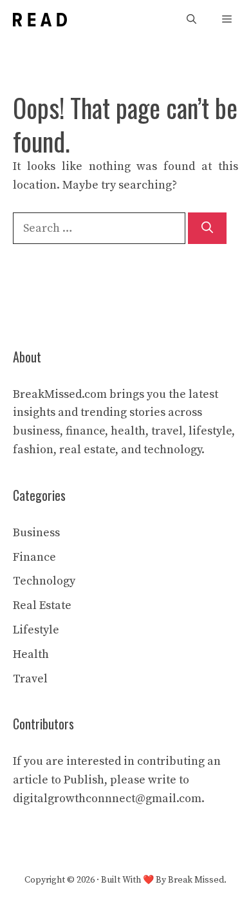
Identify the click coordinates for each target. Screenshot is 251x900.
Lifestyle (36, 630)
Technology (44, 581)
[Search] (207, 228)
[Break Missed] (40, 19)
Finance (34, 557)
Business (36, 532)
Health (31, 654)
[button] (191, 19)
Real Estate (42, 605)
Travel (30, 678)
